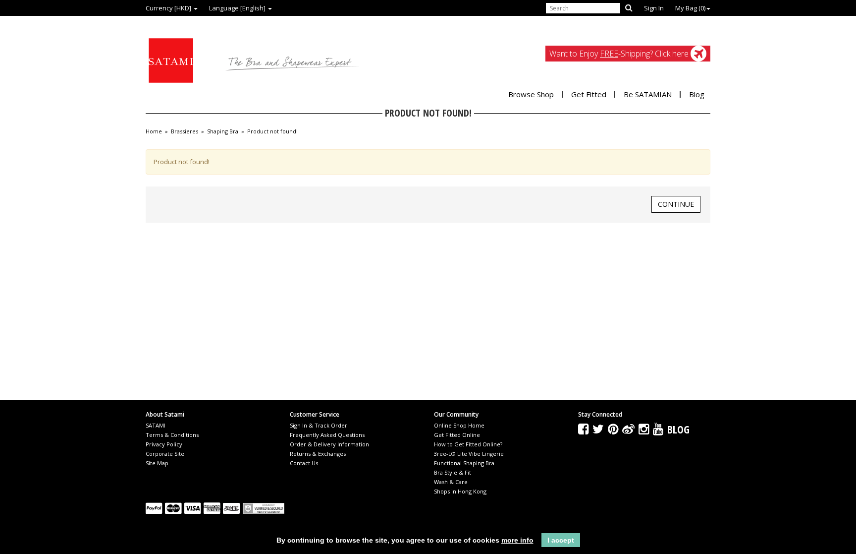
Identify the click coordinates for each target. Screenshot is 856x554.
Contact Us (304, 463)
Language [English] (238, 7)
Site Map (157, 463)
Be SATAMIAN (648, 94)
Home (154, 131)
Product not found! (272, 131)
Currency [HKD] (169, 7)
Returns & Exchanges (318, 453)
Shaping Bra (222, 131)
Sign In (654, 7)
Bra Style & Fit (452, 472)
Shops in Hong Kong (460, 491)
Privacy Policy (164, 444)
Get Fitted (588, 94)
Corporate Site (165, 453)
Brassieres (184, 131)
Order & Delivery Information (329, 444)
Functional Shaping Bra (464, 463)
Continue (676, 204)
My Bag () (690, 7)
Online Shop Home (459, 425)
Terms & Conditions (172, 434)
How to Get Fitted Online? (468, 444)
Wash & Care (451, 482)
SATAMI (155, 425)
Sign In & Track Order (318, 425)
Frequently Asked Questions (327, 434)
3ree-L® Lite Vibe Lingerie (469, 453)
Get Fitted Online (457, 434)
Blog (696, 94)
